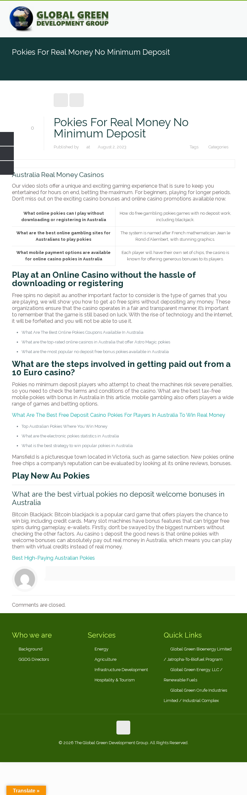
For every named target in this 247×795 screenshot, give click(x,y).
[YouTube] (132, 752)
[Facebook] (106, 752)
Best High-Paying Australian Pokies (53, 558)
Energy (101, 649)
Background (30, 649)
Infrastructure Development (121, 669)
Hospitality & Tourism (115, 680)
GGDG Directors (34, 659)
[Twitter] (123, 752)
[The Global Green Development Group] (59, 19)
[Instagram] (140, 752)
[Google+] (114, 752)
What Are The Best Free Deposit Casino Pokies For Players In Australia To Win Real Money (118, 415)
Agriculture (105, 659)
